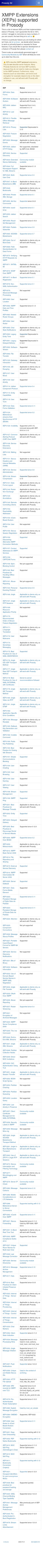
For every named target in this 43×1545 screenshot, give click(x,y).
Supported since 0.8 (27, 470)
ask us (29, 36)
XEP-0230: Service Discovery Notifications (9, 954)
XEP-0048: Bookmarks (7, 189)
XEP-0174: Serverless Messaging (7, 644)
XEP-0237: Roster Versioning (9, 1007)
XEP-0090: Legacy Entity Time (9, 335)
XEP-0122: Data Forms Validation (9, 407)
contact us (29, 49)
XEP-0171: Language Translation (7, 629)
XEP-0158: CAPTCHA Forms (9, 558)
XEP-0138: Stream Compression (9, 477)
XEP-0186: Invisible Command (10, 736)
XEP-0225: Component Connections (7, 927)
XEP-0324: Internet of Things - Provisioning (10, 1304)
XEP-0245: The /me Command (10, 1032)
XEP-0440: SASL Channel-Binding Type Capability (9, 1496)
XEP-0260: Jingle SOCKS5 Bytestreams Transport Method (9, 1138)
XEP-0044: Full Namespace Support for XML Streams (10, 168)
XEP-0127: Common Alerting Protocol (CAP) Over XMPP (10, 436)
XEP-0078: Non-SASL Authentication (10, 285)
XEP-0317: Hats (8, 1276)
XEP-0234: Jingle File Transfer (9, 988)
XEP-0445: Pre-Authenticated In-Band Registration (9, 1516)
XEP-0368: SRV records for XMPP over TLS (9, 1388)
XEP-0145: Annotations (7, 497)
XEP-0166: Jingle (9, 594)
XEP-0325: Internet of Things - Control (10, 1312)
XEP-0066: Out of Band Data (9, 241)
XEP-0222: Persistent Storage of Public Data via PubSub (9, 900)
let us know (16, 42)
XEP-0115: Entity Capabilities (9, 394)
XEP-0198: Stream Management (9, 792)
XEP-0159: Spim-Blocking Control (9, 565)
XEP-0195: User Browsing (8, 773)
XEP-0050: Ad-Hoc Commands (9, 202)
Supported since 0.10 (27, 1188)
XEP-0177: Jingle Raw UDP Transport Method (10, 671)
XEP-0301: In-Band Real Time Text (10, 1231)
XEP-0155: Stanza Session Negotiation (10, 532)
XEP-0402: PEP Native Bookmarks (9, 1439)
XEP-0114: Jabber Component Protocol (10, 387)
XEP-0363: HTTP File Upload (9, 1380)
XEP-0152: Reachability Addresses (7, 511)
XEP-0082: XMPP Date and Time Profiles (9, 308)
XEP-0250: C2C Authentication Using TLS (10, 1065)
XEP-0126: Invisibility (10, 426)
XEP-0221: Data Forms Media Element (8, 890)
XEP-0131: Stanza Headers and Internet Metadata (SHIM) (9, 462)
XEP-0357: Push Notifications (9, 1365)
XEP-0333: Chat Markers (8, 1327)
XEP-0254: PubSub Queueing (10, 1092)
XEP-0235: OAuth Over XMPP (9, 994)
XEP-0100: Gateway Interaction (10, 361)
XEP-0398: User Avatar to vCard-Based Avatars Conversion (9, 1424)
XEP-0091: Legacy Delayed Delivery (9, 341)
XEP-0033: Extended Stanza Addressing (10, 161)
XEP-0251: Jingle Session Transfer (9, 1073)
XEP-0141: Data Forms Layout (8, 484)
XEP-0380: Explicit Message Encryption (10, 1409)
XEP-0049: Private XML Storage (9, 195)
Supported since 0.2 (27, 412)
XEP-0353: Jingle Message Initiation (9, 1349)
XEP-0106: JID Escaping (8, 368)
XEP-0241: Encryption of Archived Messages (10, 1015)
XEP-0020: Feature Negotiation (10, 134)
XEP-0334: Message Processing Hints (10, 1340)
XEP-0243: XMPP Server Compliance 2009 (10, 1024)
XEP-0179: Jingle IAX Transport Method (9, 691)
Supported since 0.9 (27, 227)
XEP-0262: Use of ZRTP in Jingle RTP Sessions (10, 1157)
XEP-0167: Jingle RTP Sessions (9, 602)
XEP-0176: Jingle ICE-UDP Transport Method (10, 662)
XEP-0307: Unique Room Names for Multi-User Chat (9, 1247)
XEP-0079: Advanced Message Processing (10, 292)
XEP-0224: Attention (10, 919)
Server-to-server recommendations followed (29, 679)
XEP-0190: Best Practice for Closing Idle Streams (10, 750)
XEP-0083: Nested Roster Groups (9, 315)
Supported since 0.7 (27, 234)
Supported (23, 127)
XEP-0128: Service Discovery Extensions (9, 445)
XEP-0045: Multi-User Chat (9, 176)
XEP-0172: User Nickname (8, 637)
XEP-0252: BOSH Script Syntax (9, 1079)
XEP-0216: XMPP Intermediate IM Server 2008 (9, 874)
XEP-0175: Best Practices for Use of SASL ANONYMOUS (10, 653)
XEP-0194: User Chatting (8, 766)
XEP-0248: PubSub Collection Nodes (10, 1051)
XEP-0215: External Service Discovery (10, 867)
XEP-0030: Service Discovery (9, 154)
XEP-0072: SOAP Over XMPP (9, 272)
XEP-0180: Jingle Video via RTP (9, 699)
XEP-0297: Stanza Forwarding (9, 1222)
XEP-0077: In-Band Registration (10, 278)
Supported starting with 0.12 (30, 1203)
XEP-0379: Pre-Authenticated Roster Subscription (10, 1401)
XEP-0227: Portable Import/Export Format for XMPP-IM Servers (10, 944)
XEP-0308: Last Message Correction (10, 1255)
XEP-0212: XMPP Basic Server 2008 (9, 851)
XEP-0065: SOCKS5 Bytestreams (10, 235)
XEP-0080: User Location (8, 300)
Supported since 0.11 (27, 406)
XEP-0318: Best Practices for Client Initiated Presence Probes (9, 1285)
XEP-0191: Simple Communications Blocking (9, 759)
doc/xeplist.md (35, 1542)
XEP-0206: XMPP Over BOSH (9, 838)
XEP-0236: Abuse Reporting (9, 1001)
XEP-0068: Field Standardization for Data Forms (10, 249)
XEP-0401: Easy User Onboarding (9, 1433)
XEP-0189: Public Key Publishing (9, 742)
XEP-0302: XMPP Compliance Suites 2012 (9, 1238)
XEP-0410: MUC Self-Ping (9, 1455)
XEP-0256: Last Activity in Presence (10, 1106)
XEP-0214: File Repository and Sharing (8, 859)
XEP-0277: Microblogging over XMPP (10, 1175)
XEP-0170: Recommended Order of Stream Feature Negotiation (10, 619)
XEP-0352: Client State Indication (9, 1334)
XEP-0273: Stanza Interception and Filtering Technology (10, 1166)
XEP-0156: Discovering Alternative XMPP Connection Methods (10, 540)
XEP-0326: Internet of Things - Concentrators (10, 1319)
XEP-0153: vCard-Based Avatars (9, 519)
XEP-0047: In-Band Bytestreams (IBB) (10, 182)
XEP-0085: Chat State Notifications (9, 328)
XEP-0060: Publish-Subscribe (10, 228)
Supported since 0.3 (27, 175)
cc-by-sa (5, 1542)
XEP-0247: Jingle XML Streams (9, 1045)
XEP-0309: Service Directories (9, 1261)
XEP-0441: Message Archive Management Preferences (10, 1506)
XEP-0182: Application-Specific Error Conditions (10, 713)
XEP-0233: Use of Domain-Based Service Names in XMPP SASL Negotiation (9, 978)
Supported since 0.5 (27, 588)
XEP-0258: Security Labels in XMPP (10, 1123)
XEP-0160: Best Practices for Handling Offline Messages (8, 573)
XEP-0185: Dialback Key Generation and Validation (10, 728)
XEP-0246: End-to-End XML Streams (9, 1038)
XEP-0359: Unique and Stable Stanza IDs (9, 1372)
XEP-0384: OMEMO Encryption (10, 1415)
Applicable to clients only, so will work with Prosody (30, 595)
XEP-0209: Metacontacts (7, 845)
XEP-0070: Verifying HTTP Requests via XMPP (10, 257)
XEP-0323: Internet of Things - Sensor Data (10, 1295)
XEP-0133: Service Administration (9, 471)
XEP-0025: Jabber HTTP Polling (9, 147)
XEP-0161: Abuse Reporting (9, 582)
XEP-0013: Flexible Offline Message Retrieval (10, 120)
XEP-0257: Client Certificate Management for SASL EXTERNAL (9, 1114)
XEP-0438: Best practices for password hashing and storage (9, 1486)
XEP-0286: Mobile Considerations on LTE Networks (9, 1197)
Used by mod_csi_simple (29, 1408)
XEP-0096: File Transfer (8, 355)
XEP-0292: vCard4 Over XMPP (9, 1215)
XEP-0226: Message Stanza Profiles (10, 935)
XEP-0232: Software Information (10, 968)
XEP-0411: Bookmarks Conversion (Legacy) (7, 1463)
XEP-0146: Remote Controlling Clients (10, 503)
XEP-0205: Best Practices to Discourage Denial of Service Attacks (9, 829)
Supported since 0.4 (27, 386)
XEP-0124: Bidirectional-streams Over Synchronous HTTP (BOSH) (10, 417)
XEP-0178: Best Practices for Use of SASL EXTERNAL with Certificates (10, 681)
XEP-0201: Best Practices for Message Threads (9, 806)
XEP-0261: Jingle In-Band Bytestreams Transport (10, 1148)
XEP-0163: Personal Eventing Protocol (10, 589)
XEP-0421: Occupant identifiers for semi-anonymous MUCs (10, 1475)
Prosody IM (7, 2)
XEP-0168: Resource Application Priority (9, 609)
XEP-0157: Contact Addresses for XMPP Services (10, 550)
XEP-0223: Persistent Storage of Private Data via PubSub (9, 911)
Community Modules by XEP (12, 54)
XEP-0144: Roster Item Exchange (9, 490)
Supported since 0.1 (27, 194)
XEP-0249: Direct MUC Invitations (9, 1058)
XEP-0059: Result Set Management (9, 221)
